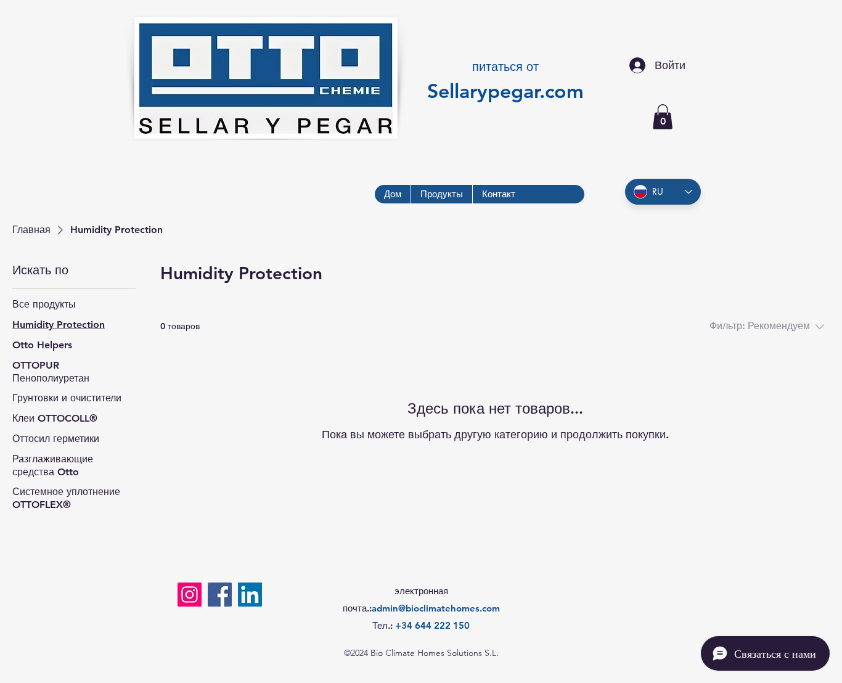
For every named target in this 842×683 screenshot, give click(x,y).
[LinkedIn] (250, 595)
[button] (662, 116)
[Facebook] (220, 595)
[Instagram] (190, 595)
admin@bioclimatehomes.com (436, 608)
